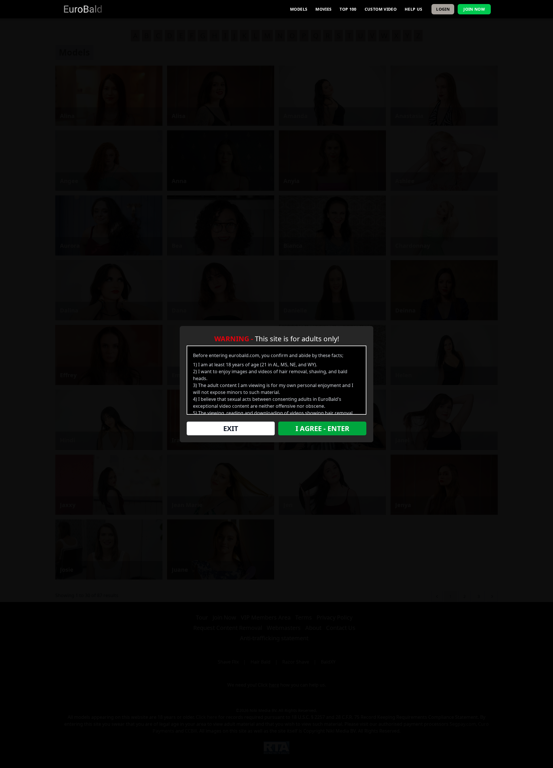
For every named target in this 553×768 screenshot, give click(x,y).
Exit (230, 428)
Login (443, 9)
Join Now (474, 9)
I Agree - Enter (322, 428)
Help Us (413, 9)
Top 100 (348, 9)
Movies (323, 9)
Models (298, 9)
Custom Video (381, 9)
